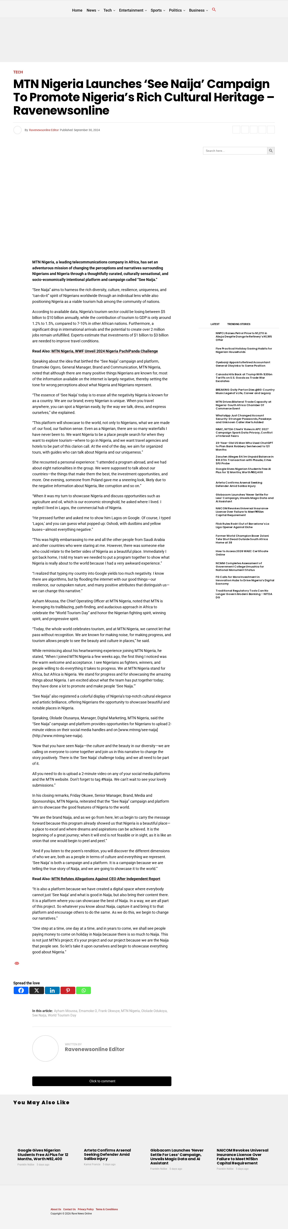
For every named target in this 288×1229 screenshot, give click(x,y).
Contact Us (69, 1209)
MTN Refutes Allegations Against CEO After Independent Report (105, 879)
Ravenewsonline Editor (44, 130)
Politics (175, 10)
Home (77, 10)
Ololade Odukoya (154, 1011)
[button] (214, 9)
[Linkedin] (52, 990)
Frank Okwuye (109, 1011)
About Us (56, 1209)
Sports (156, 10)
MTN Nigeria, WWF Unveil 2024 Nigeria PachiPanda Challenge (104, 351)
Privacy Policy (86, 1209)
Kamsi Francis (92, 1164)
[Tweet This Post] (245, 129)
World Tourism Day (62, 1015)
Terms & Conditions (107, 1209)
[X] (36, 990)
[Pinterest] (68, 990)
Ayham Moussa (65, 1011)
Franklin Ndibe (25, 1164)
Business (197, 10)
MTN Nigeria (130, 1011)
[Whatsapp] (83, 990)
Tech (108, 10)
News (91, 10)
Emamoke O (88, 1011)
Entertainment (131, 10)
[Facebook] (21, 990)
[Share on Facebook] (236, 129)
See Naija (39, 1015)
